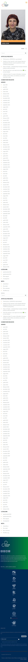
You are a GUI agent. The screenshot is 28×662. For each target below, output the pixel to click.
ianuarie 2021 (6, 206)
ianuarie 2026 (6, 96)
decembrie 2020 (6, 209)
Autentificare (5, 283)
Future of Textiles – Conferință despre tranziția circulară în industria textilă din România (15, 67)
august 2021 (5, 195)
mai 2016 (5, 262)
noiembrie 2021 (6, 189)
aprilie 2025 (5, 115)
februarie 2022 (6, 182)
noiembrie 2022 (6, 162)
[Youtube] (7, 551)
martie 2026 (5, 91)
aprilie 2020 (5, 220)
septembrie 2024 (6, 129)
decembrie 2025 (6, 98)
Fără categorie (6, 276)
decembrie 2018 (6, 233)
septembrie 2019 (6, 226)
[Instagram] (9, 551)
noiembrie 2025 (6, 100)
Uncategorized (6, 278)
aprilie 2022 (5, 178)
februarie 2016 (6, 266)
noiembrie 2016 (6, 249)
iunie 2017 (5, 240)
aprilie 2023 (5, 155)
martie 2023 (5, 158)
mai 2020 (5, 218)
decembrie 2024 (6, 122)
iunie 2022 (5, 173)
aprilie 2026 (5, 89)
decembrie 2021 (6, 186)
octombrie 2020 (6, 211)
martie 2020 (5, 222)
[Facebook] (2, 551)
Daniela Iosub (5, 43)
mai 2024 (5, 138)
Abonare (24, 636)
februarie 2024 (6, 144)
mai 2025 (5, 113)
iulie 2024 (5, 133)
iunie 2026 (5, 84)
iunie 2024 (5, 135)
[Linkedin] (4, 551)
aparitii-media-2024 (7, 272)
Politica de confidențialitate (18, 657)
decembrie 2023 (6, 147)
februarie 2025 (6, 118)
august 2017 (5, 238)
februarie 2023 (6, 160)
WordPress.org (6, 290)
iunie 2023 (5, 153)
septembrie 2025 (6, 104)
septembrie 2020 (6, 213)
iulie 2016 (5, 257)
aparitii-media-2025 (7, 274)
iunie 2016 (5, 260)
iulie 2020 (5, 215)
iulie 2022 (5, 171)
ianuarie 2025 (6, 120)
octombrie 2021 (6, 191)
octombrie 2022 (6, 164)
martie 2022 (5, 180)
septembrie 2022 (6, 167)
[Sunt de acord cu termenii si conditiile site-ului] (18, 639)
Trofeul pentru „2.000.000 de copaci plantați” (12, 59)
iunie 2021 (5, 200)
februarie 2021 (6, 204)
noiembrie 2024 (6, 124)
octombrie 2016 (6, 251)
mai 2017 (5, 242)
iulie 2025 (5, 109)
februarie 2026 (6, 93)
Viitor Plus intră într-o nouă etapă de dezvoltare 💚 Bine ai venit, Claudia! (14, 71)
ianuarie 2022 (6, 184)
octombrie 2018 (6, 235)
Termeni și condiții (4, 657)
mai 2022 (5, 175)
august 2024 (5, 131)
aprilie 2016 (5, 264)
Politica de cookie (11, 657)
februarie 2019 (6, 231)
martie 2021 (5, 202)
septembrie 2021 (6, 193)
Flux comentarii (6, 288)
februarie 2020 (6, 224)
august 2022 (5, 169)
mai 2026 (5, 87)
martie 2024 (5, 142)
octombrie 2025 (6, 102)
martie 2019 (5, 229)
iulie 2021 (5, 198)
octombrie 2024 (6, 127)
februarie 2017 (6, 244)
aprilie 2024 (5, 140)
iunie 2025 (5, 111)
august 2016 (5, 255)
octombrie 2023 (6, 149)
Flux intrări (5, 286)
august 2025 (5, 107)
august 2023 (5, 151)
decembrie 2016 (6, 246)
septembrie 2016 (6, 253)
